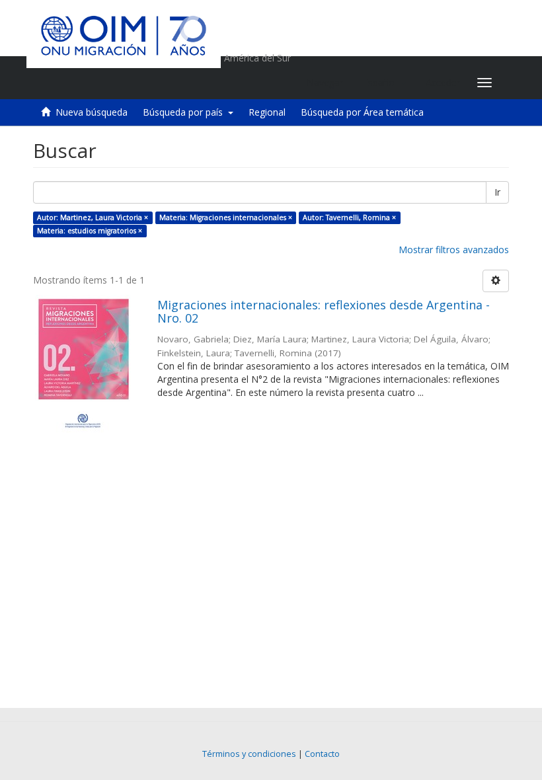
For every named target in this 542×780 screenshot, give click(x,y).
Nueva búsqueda (92, 112)
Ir (497, 192)
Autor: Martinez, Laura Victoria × (92, 217)
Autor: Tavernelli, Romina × (349, 217)
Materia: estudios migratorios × (89, 230)
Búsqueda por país (185, 112)
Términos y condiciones (249, 754)
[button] (384, 82)
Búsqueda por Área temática (362, 112)
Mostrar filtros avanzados (454, 249)
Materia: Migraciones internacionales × (225, 217)
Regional (267, 112)
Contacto (322, 754)
